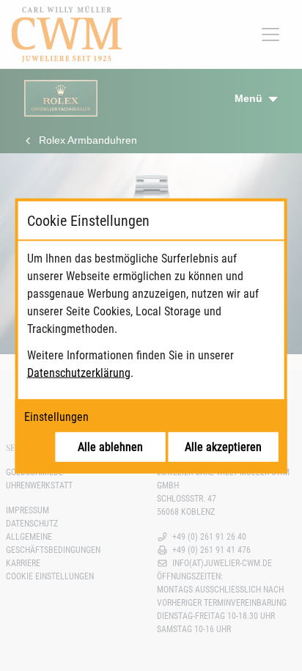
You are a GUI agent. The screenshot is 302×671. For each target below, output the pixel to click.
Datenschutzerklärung (78, 372)
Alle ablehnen (110, 446)
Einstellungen (56, 416)
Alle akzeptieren (223, 446)
